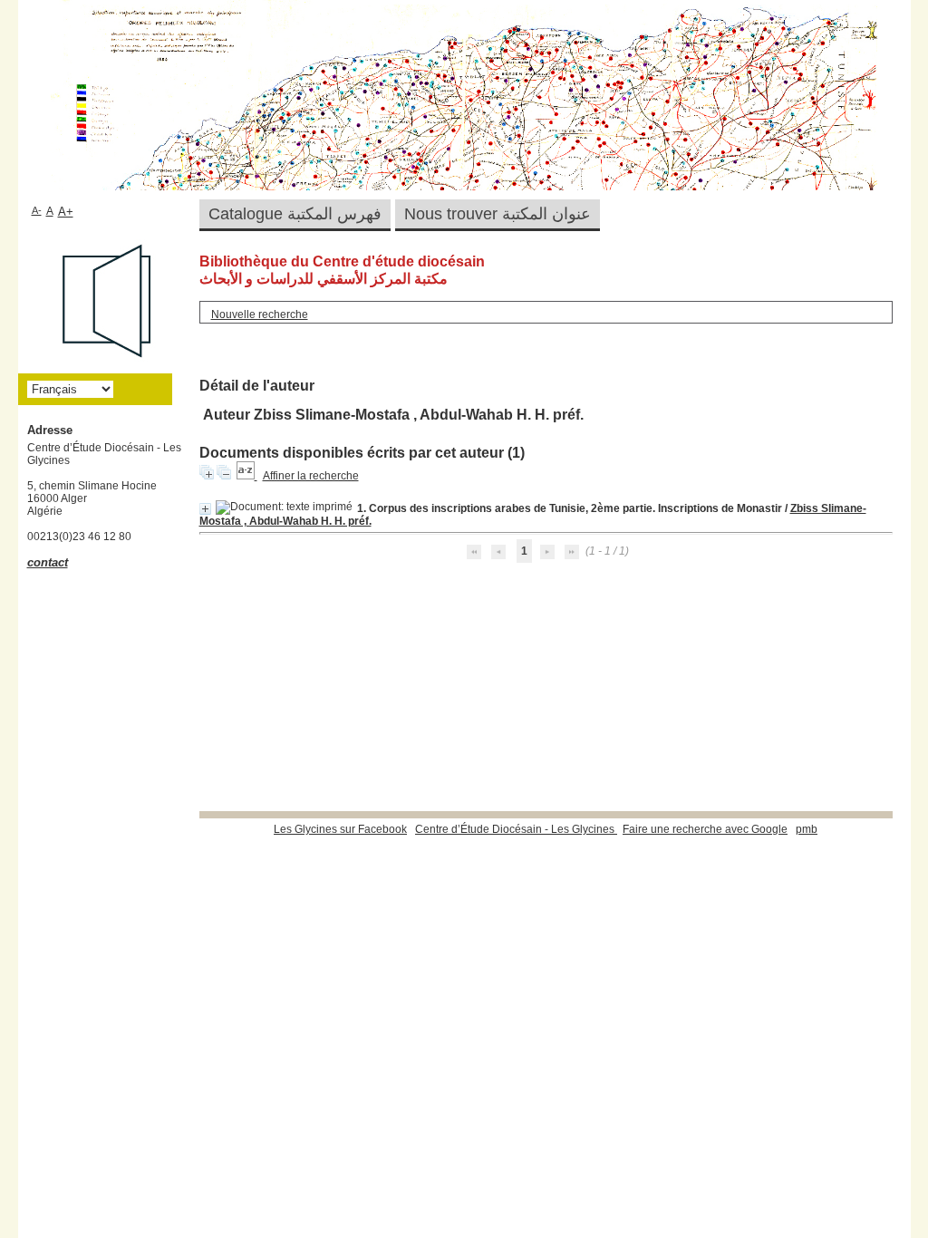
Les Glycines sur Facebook (340, 829)
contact (47, 562)
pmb (806, 829)
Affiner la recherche (311, 475)
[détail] (205, 509)
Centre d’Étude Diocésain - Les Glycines (516, 829)
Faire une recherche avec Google (705, 829)
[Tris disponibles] (247, 475)
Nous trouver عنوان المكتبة (497, 214)
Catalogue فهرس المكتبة (295, 214)
